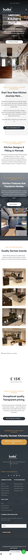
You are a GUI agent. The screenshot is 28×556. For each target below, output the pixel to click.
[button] (14, 222)
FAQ (2, 503)
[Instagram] (11, 476)
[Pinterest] (14, 476)
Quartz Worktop (5, 490)
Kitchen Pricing (4, 488)
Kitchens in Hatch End (6, 510)
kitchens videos (5, 486)
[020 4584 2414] (2, 467)
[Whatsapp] (19, 554)
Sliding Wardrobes (18, 484)
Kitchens (3, 484)
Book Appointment (18, 486)
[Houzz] (19, 476)
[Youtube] (17, 476)
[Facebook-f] (9, 476)
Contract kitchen (5, 493)
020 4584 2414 (7, 469)
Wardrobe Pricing (18, 490)
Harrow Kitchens (5, 505)
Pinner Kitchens (5, 508)
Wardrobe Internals (18, 488)
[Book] (1, 554)
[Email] (10, 554)
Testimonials (4, 495)
